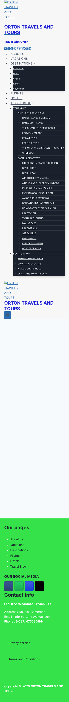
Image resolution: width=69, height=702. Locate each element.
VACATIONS (19, 58)
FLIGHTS (17, 93)
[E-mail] (5, 49)
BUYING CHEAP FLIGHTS (30, 258)
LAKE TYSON (29, 213)
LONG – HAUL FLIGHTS (29, 263)
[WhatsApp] (14, 49)
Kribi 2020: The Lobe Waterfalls (37, 188)
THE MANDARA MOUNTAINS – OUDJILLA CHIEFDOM (43, 150)
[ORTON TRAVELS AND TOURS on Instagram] (29, 586)
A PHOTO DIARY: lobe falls (35, 178)
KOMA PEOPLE (29, 138)
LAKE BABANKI (30, 228)
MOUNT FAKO (29, 223)
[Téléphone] (8, 49)
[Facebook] (11, 49)
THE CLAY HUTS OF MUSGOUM (38, 128)
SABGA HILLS (29, 233)
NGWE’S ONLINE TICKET (30, 268)
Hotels (14, 561)
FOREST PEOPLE (30, 143)
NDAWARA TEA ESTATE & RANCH (39, 208)
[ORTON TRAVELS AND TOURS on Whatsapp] (19, 586)
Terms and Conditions (24, 659)
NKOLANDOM (29, 238)
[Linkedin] (29, 49)
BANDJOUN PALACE (32, 123)
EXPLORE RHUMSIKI (32, 243)
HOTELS (16, 98)
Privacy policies (19, 643)
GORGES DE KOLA (31, 248)
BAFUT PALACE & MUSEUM (36, 118)
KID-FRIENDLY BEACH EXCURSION (40, 163)
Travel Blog (18, 566)
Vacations (17, 545)
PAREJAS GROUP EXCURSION (37, 193)
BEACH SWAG (29, 173)
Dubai (16, 73)
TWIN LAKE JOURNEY (33, 218)
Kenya (16, 83)
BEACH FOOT (29, 168)
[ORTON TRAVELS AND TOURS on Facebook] (8, 586)
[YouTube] (26, 49)
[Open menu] (7, 315)
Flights (15, 555)
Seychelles (18, 88)
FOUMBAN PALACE (32, 133)
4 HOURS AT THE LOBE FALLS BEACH (41, 183)
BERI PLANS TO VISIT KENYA (32, 273)
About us (16, 539)
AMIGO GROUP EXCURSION (36, 198)
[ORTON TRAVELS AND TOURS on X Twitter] (39, 586)
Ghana (16, 78)
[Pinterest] (23, 49)
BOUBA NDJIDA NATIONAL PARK (38, 203)
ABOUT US (18, 54)
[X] (17, 49)
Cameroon (18, 68)
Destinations (19, 550)
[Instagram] (20, 49)
